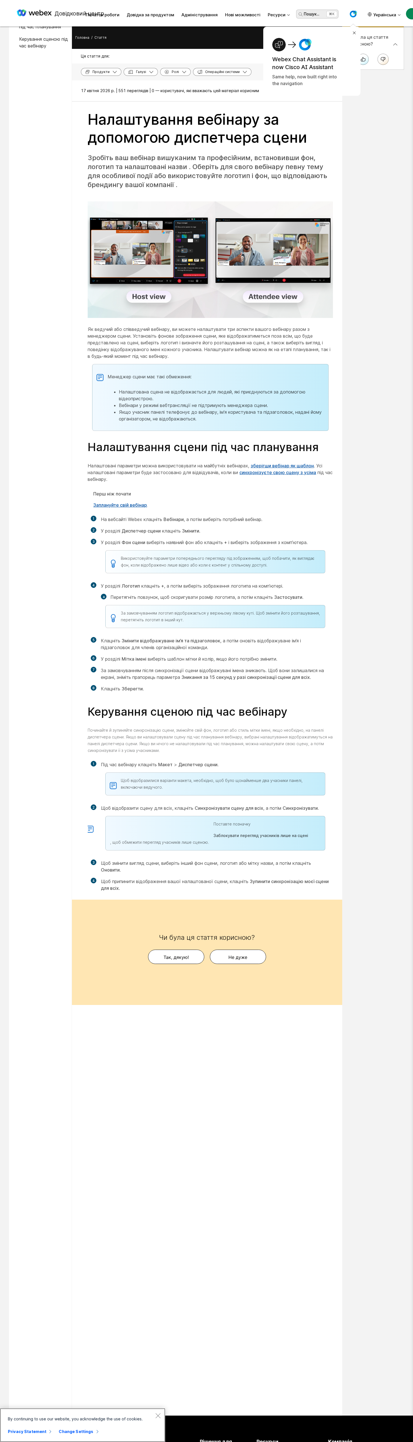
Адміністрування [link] (199, 14)
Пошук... (311, 14)
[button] (353, 14)
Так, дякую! (176, 957)
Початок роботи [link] (102, 14)
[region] (82, 1425)
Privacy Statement (27, 1431)
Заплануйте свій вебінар (120, 505)
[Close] (158, 1415)
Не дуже (237, 957)
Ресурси (276, 14)
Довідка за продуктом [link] (150, 14)
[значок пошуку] (301, 14)
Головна (82, 37)
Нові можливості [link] (242, 14)
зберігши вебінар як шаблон (282, 465)
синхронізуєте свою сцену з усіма (277, 472)
